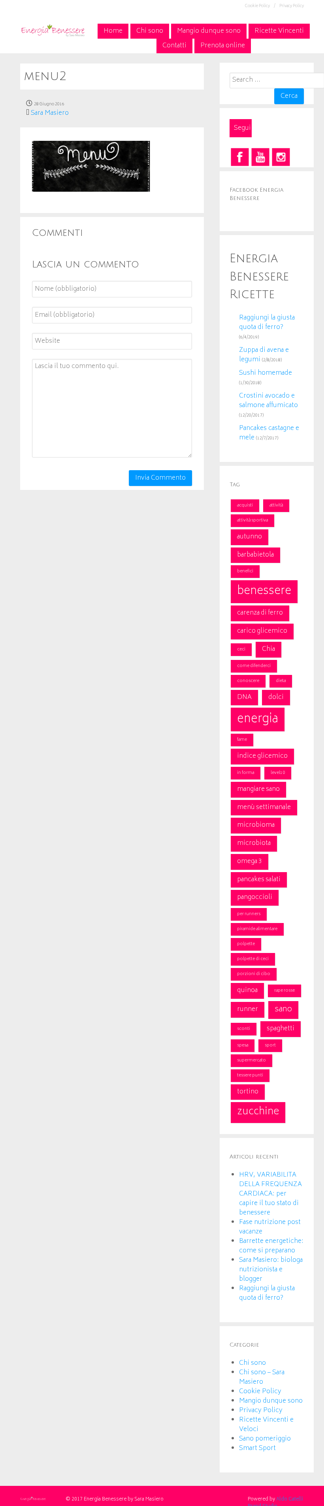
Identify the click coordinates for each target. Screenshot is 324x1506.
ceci (241, 649)
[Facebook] (240, 157)
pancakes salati (259, 879)
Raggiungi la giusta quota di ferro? (267, 322)
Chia (268, 649)
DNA (244, 697)
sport (270, 1045)
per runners (248, 914)
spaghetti (280, 1028)
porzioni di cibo (253, 974)
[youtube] (260, 157)
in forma (245, 773)
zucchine (258, 1112)
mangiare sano (258, 789)
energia (257, 719)
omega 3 (249, 861)
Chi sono (252, 1363)
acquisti (245, 505)
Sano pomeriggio (265, 1438)
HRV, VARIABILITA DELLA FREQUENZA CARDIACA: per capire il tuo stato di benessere (270, 1194)
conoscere (248, 681)
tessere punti (250, 1075)
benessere (264, 591)
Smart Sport (257, 1448)
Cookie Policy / (260, 6)
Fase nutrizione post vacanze (270, 1227)
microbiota (254, 843)
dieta (281, 681)
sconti (243, 1029)
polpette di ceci (253, 959)
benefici (245, 571)
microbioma (256, 825)
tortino (247, 1091)
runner (247, 1009)
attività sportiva (252, 520)
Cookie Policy (260, 1391)
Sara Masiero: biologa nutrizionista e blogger (271, 1270)
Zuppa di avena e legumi (264, 355)
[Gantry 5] (52, 30)
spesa (242, 1045)
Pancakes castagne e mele (269, 433)
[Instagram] (281, 157)
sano (283, 1009)
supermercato (251, 1060)
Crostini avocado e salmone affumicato (268, 401)
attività (276, 505)
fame (242, 740)
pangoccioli (254, 897)
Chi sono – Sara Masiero (261, 1377)
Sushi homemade (265, 373)
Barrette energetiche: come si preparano (271, 1246)
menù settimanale (264, 807)
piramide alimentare (257, 929)
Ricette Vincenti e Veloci (266, 1424)
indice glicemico (262, 756)
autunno (249, 536)
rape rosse (284, 990)
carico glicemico (262, 631)
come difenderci (254, 666)
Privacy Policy (291, 6)
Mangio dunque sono (271, 1401)
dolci (276, 697)
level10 (278, 773)
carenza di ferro (260, 612)
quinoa (247, 990)
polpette (246, 944)
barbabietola (255, 555)
